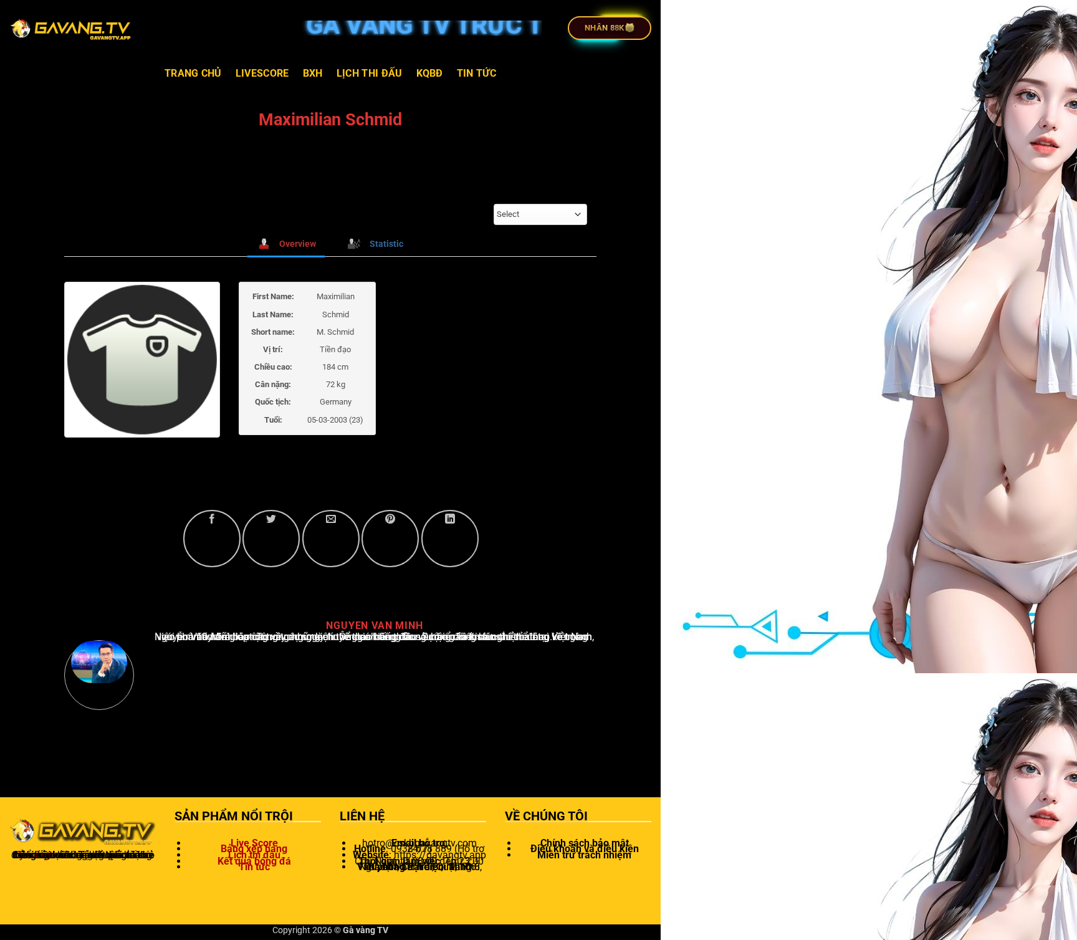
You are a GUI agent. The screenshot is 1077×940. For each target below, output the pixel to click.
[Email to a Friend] (331, 538)
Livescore (262, 73)
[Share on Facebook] (212, 538)
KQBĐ (429, 73)
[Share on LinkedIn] (450, 538)
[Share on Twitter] (271, 538)
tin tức (476, 73)
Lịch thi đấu (370, 73)
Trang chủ (193, 73)
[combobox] (540, 214)
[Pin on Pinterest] (390, 538)
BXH (313, 73)
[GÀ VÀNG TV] (71, 28)
